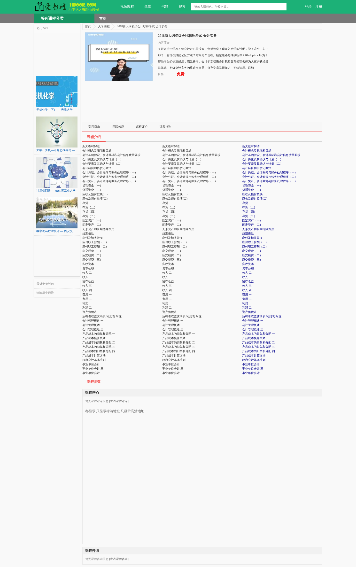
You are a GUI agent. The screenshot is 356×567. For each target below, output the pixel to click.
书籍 (165, 6)
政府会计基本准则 (253, 360)
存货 (245, 203)
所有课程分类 (52, 18)
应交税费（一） (252, 251)
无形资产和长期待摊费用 (258, 229)
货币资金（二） (252, 190)
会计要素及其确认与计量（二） (262, 163)
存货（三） (249, 207)
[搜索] (282, 6)
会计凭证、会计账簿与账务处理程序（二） (269, 177)
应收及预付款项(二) (254, 198)
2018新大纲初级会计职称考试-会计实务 (142, 26)
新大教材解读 (251, 146)
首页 (102, 18)
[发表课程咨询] (119, 559)
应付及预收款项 (252, 238)
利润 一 (247, 303)
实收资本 (248, 264)
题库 (147, 6)
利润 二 (247, 307)
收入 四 (247, 290)
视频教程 (127, 6)
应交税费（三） (252, 259)
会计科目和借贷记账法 (256, 168)
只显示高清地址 (132, 411)
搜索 (182, 6)
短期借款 (248, 233)
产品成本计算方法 (253, 355)
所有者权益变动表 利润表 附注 (261, 316)
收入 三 (247, 285)
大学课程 (104, 26)
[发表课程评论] (119, 401)
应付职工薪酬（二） (255, 246)
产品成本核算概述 (253, 338)
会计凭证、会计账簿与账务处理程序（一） (269, 172)
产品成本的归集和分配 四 (258, 351)
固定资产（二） (252, 224)
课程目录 (94, 126)
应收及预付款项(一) (254, 194)
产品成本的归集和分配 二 (258, 342)
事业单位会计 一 (252, 364)
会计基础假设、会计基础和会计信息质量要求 (271, 155)
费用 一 (247, 294)
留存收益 (248, 281)
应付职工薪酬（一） (255, 242)
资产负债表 (249, 312)
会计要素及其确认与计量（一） (262, 159)
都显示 (90, 411)
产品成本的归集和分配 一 (258, 333)
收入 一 (247, 277)
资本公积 (248, 268)
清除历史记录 (45, 293)
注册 (318, 6)
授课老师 (118, 126)
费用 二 (247, 299)
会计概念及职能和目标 (256, 150)
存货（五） (249, 216)
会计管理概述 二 (252, 325)
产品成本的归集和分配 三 (258, 347)
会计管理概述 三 (252, 329)
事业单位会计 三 (252, 368)
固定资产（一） (252, 220)
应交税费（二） (252, 255)
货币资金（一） (252, 185)
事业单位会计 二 (252, 373)
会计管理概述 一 (252, 320)
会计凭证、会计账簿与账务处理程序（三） (269, 181)
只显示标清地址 (108, 411)
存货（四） (249, 211)
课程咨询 (165, 126)
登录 (308, 6)
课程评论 (141, 126)
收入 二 (247, 272)
